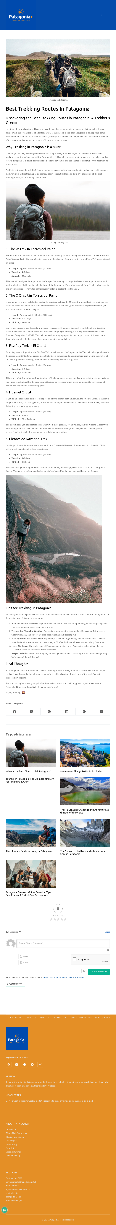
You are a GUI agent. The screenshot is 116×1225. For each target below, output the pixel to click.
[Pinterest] (49, 711)
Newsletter (60, 1018)
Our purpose (12, 1140)
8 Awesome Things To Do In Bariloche (81, 771)
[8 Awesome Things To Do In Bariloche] (85, 753)
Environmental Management (19, 1182)
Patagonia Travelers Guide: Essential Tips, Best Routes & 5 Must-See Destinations (29, 893)
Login (107, 932)
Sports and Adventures (16, 1189)
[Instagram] (24, 1064)
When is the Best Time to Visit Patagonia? (29, 771)
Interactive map (13, 1155)
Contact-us (30, 1018)
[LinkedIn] (67, 711)
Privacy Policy (102, 1018)
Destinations (11, 1178)
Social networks (13, 1152)
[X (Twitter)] (32, 711)
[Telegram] (40, 1064)
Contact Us (11, 1129)
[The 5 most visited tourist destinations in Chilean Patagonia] (85, 833)
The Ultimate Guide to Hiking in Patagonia (29, 851)
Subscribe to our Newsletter (55, 1101)
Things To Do (12, 1197)
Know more (11, 1185)
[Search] (102, 15)
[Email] (101, 711)
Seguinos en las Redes (17, 1057)
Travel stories (12, 1200)
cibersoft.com (67, 1220)
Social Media (14, 1018)
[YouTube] (32, 1064)
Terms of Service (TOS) (81, 1018)
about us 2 (45, 1018)
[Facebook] (14, 711)
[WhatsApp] (84, 711)
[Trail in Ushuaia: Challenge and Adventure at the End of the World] (85, 791)
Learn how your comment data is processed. (64, 977)
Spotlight (10, 1193)
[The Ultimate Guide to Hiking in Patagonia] (31, 833)
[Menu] (108, 15)
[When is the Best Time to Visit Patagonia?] (31, 753)
